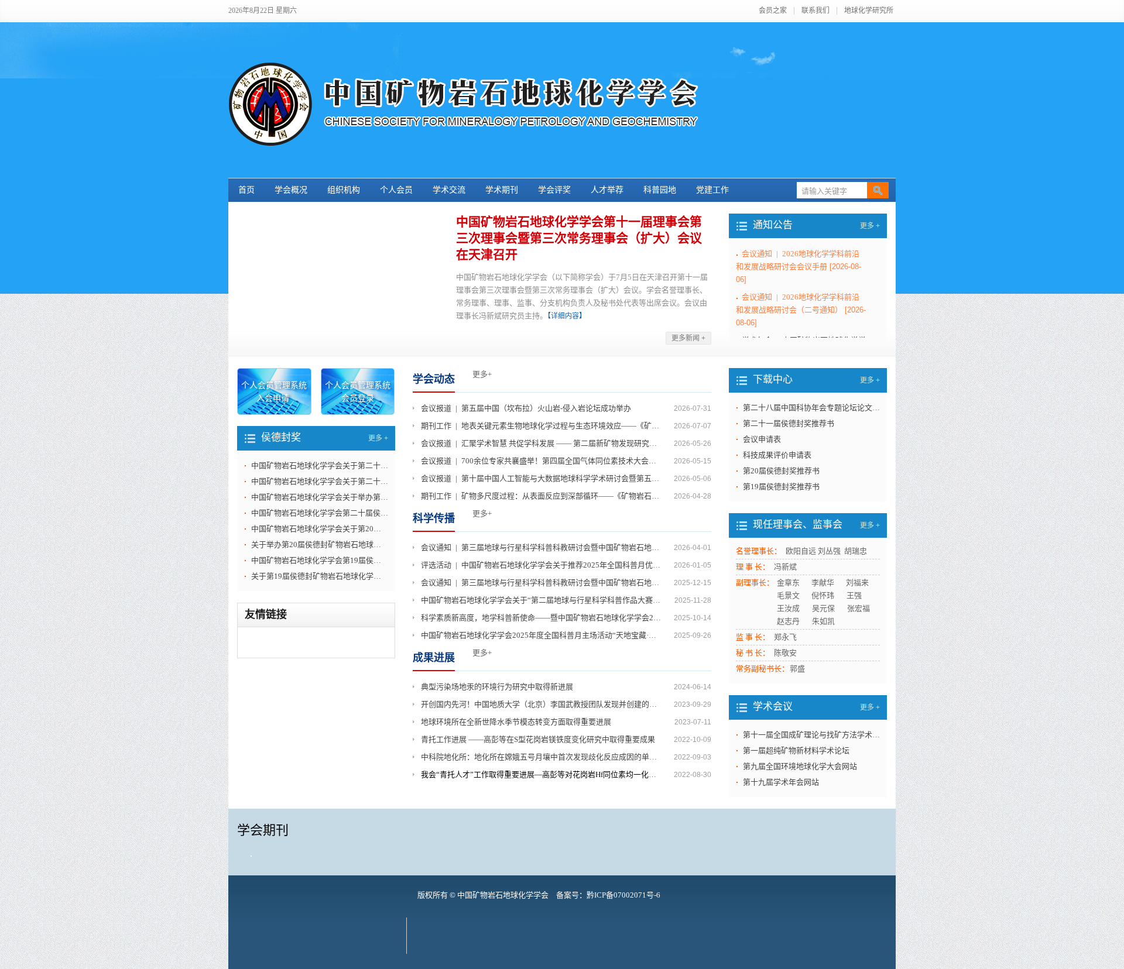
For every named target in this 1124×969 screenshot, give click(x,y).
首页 (246, 189)
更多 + (870, 226)
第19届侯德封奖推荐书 (781, 486)
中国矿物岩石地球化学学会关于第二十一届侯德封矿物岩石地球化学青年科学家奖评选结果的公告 (319, 465)
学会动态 (434, 379)
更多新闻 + (688, 338)
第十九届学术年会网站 (781, 782)
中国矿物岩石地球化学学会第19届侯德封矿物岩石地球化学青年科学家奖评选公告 (319, 560)
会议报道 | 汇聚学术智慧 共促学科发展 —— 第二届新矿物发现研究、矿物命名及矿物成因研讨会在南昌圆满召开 (542, 443)
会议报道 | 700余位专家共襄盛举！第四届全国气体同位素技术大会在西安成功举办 (542, 460)
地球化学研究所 (868, 11)
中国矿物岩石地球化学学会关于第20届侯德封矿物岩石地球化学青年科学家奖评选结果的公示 (319, 528)
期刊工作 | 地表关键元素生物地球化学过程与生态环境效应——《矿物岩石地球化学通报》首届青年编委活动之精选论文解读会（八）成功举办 (542, 425)
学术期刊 (501, 189)
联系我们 (815, 11)
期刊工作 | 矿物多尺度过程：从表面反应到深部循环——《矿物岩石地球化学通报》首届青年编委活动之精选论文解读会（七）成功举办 (542, 496)
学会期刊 (263, 830)
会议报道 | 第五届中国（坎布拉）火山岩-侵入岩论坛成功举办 (526, 408)
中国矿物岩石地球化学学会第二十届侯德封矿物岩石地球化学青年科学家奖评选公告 (319, 512)
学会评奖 (554, 189)
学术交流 (449, 189)
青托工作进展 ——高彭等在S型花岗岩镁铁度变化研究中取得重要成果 (538, 739)
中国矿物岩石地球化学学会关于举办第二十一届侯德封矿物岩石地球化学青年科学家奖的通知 (319, 497)
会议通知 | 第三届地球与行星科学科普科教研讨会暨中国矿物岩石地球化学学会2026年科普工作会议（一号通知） (542, 582)
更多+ (482, 374)
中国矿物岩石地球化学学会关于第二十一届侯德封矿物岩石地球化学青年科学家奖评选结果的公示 (319, 481)
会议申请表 (762, 439)
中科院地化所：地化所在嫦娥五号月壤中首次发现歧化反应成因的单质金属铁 (542, 756)
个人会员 (396, 189)
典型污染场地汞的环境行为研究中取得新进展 (497, 686)
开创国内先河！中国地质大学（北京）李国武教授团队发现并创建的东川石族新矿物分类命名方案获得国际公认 (542, 704)
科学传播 (434, 518)
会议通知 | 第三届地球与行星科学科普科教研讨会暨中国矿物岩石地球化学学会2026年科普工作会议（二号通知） (542, 547)
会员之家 (773, 11)
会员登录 (357, 398)
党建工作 (712, 189)
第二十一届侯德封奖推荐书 (788, 423)
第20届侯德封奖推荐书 (781, 470)
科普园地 (659, 189)
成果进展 (434, 658)
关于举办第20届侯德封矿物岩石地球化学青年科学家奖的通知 (319, 544)
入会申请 (272, 398)
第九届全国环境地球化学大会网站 (800, 766)
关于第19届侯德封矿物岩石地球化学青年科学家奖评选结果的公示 (319, 576)
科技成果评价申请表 (777, 455)
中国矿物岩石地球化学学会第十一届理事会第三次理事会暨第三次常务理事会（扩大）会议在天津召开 (579, 238)
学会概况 (291, 189)
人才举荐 (607, 189)
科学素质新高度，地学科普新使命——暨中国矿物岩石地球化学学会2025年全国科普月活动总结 (542, 617)
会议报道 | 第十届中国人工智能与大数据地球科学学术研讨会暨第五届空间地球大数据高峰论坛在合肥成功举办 (542, 478)
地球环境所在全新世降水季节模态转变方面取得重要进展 (516, 721)
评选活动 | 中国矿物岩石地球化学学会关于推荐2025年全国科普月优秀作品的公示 (542, 565)
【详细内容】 (566, 316)
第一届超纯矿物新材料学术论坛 (796, 750)
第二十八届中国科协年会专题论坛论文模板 (811, 407)
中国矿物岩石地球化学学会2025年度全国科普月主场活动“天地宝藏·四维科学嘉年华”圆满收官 (542, 635)
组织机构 (343, 189)
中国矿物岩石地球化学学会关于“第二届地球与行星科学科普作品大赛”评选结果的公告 (542, 600)
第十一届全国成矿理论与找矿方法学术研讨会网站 (811, 734)
